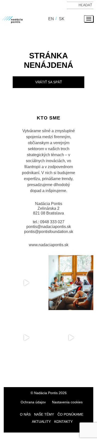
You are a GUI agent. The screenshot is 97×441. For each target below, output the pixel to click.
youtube (75, 373)
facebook (22, 373)
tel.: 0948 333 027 (48, 222)
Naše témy (44, 414)
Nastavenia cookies (67, 402)
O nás (25, 414)
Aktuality (41, 422)
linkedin (57, 373)
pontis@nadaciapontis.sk (48, 226)
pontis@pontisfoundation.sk (48, 231)
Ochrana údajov (33, 402)
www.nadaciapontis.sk (48, 245)
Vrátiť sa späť (48, 82)
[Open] (26, 283)
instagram (40, 373)
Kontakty (63, 422)
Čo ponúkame (70, 414)
